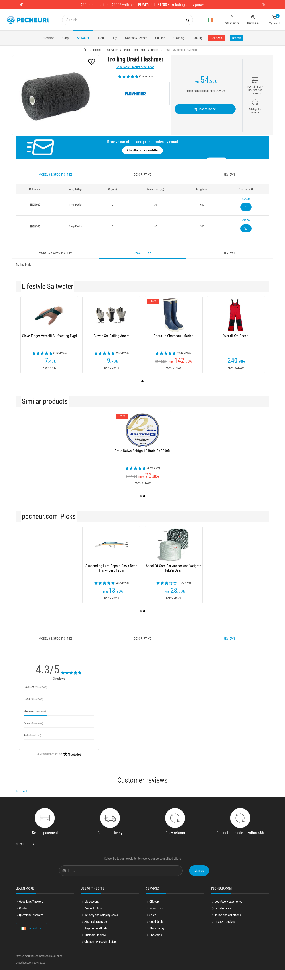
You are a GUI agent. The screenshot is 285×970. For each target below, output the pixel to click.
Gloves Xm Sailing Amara (112, 336)
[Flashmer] (135, 93)
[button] (21, 4)
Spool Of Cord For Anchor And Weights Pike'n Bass (173, 568)
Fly (115, 38)
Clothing (178, 38)
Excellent (35, 687)
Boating (197, 38)
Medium (35, 711)
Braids (154, 49)
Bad (32, 735)
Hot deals (216, 38)
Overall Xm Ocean (235, 336)
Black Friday (156, 928)
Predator (48, 38)
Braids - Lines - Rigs (134, 49)
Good (33, 699)
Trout (101, 38)
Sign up (199, 870)
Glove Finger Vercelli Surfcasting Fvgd (49, 336)
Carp (65, 38)
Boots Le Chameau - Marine (173, 336)
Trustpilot (21, 791)
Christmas (155, 935)
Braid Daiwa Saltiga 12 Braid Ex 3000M (143, 451)
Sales (152, 915)
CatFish (160, 38)
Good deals (156, 921)
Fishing (97, 49)
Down (33, 723)
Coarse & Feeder (136, 38)
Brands (236, 38)
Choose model (207, 109)
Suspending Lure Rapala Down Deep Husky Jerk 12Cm (111, 568)
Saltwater (83, 38)
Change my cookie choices (100, 941)
